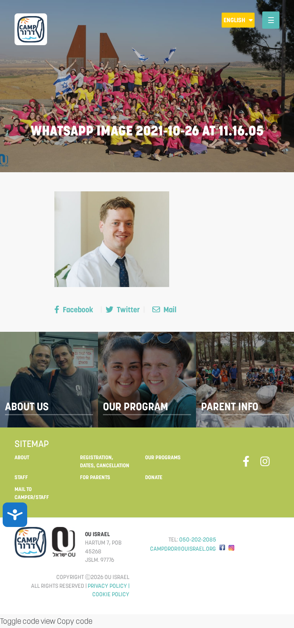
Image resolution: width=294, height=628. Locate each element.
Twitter (128, 310)
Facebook (78, 310)
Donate (153, 477)
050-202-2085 (197, 539)
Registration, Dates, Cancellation (104, 461)
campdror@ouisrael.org (183, 548)
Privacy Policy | (108, 585)
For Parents (95, 477)
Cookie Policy (110, 594)
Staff (21, 477)
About (22, 457)
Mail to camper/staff (32, 493)
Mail (169, 310)
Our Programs (163, 457)
